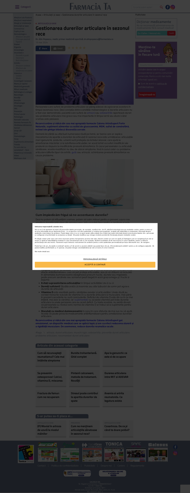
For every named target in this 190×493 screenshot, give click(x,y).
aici (48, 251)
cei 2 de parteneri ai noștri (49, 229)
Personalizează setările (95, 259)
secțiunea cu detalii (65, 235)
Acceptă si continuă (95, 265)
